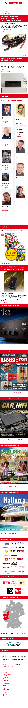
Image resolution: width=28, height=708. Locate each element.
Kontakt (5, 696)
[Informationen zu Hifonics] (21, 555)
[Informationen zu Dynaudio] (14, 547)
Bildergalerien (7, 679)
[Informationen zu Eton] (13, 551)
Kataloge (5, 680)
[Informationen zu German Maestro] (20, 551)
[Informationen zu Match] (12, 558)
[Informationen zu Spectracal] (14, 567)
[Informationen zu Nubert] (14, 563)
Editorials (5, 685)
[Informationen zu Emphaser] (21, 548)
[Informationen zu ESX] (6, 551)
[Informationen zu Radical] (6, 567)
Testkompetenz (7, 674)
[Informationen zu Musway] (6, 563)
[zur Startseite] (15, 3)
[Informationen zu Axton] (20, 543)
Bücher (5, 672)
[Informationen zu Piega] (21, 563)
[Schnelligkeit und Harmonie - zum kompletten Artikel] (14, 44)
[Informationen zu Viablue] (6, 572)
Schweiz (6, 631)
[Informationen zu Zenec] (21, 571)
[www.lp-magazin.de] (10, 593)
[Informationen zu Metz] (20, 559)
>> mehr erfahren (6, 263)
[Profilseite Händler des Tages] (14, 644)
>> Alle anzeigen (5, 32)
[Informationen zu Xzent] (13, 571)
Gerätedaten (6, 677)
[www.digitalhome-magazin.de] (6, 585)
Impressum (6, 688)
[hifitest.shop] (18, 593)
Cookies (5, 694)
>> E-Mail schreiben (5, 122)
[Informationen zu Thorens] (21, 567)
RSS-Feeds (6, 682)
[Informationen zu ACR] (6, 543)
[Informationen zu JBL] (6, 559)
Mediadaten (6, 689)
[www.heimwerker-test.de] (21, 585)
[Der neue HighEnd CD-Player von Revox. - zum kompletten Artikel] (14, 83)
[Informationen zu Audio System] (13, 543)
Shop (4, 671)
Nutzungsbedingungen (9, 697)
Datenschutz (6, 692)
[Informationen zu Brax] (6, 548)
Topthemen (6, 683)
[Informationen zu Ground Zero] (6, 555)
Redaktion (5, 676)
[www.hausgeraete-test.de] (14, 585)
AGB (4, 691)
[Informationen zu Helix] (14, 556)
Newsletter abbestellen (7, 667)
